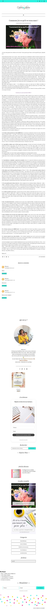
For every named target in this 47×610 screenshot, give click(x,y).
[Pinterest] (44, 1)
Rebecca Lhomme (41, 608)
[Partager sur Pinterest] (6, 256)
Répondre (4, 273)
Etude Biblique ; (23, 541)
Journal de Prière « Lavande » (7, 578)
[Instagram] (24, 369)
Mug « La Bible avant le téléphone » (8, 573)
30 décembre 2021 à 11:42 (10, 292)
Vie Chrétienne (23, 550)
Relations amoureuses (25, 23)
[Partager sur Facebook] (4, 256)
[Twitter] (39, 1)
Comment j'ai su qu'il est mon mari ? (23, 21)
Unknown (7, 266)
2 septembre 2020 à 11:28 (10, 280)
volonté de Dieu (23, 553)
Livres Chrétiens (23, 544)
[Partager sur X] (2, 256)
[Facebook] (37, 1)
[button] (23, 415)
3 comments (42, 256)
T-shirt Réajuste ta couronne (7, 576)
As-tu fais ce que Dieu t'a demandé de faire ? (23, 529)
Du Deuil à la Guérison (5, 579)
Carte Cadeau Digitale (5, 575)
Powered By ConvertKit (23, 590)
